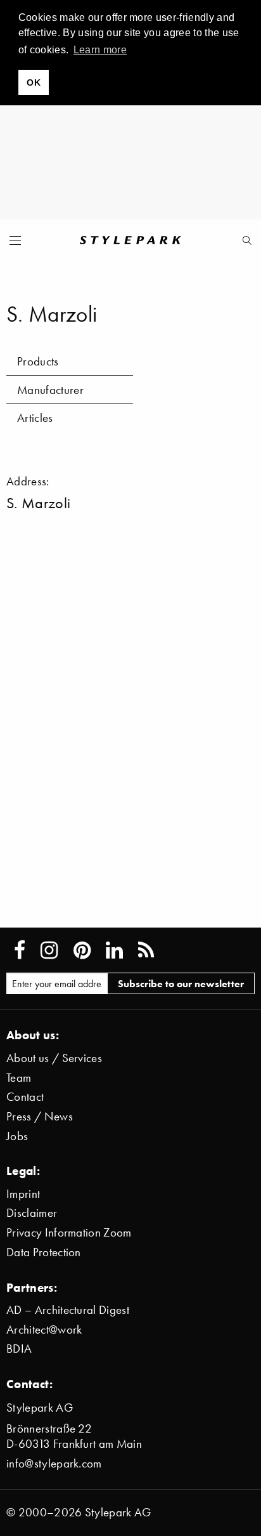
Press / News (39, 1116)
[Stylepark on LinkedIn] (114, 950)
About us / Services (54, 1058)
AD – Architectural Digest (67, 1310)
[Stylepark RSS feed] (146, 950)
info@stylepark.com (54, 1463)
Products (38, 361)
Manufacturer (50, 390)
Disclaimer (31, 1212)
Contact (25, 1096)
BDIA (19, 1348)
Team (18, 1077)
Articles (35, 417)
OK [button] (34, 82)
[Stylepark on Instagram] (49, 950)
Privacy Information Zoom (69, 1232)
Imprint (23, 1193)
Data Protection (43, 1252)
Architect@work (44, 1329)
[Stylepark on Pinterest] (82, 950)
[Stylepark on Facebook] (19, 950)
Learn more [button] (100, 49)
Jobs (17, 1136)
